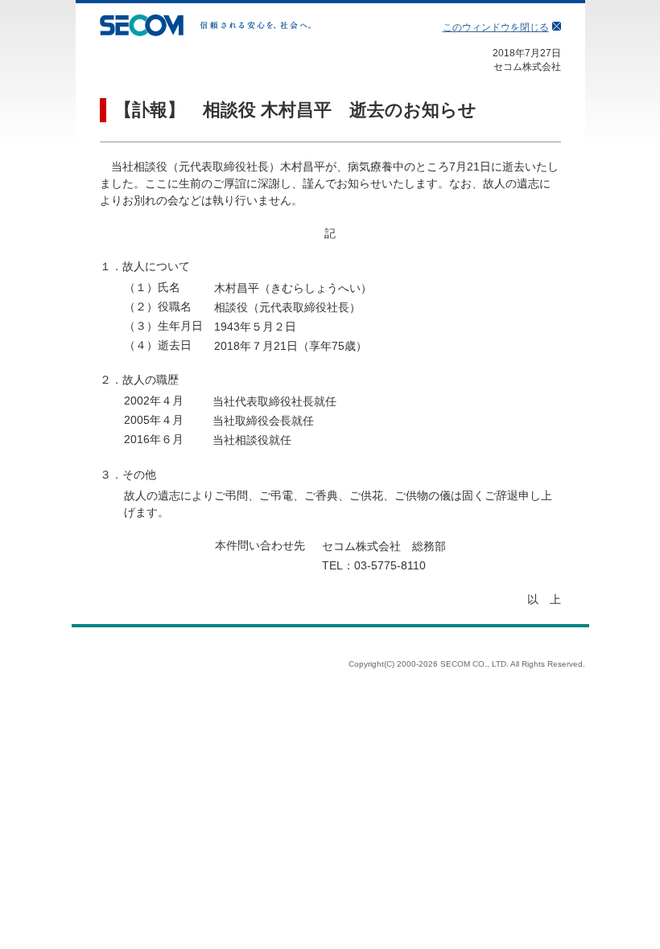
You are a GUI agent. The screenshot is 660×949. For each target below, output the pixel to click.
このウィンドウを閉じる (496, 27)
